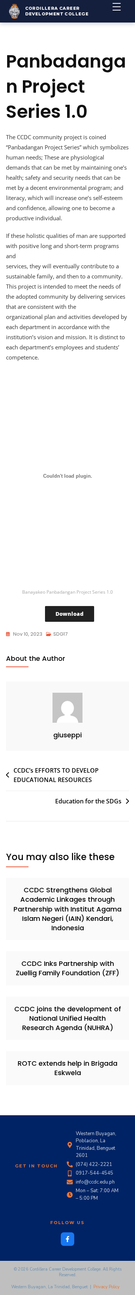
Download (70, 613)
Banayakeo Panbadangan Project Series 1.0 (67, 592)
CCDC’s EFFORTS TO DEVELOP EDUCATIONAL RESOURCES (56, 775)
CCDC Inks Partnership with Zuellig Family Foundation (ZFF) (67, 968)
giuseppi (67, 735)
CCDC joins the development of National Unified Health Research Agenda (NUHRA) (67, 1018)
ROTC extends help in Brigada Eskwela (67, 1068)
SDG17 (60, 634)
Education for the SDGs (88, 801)
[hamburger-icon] (120, 11)
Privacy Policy (106, 1287)
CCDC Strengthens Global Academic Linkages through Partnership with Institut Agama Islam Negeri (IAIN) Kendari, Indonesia (68, 909)
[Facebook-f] (67, 1239)
